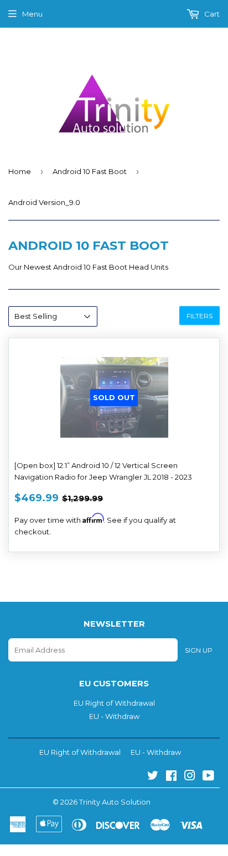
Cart (211, 13)
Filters (199, 316)
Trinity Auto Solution (115, 801)
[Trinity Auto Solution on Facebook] (171, 777)
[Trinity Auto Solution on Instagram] (189, 777)
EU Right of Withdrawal (114, 703)
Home (19, 171)
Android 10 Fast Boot (90, 171)
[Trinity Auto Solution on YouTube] (208, 777)
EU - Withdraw (114, 716)
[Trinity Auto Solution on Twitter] (152, 777)
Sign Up (199, 650)
